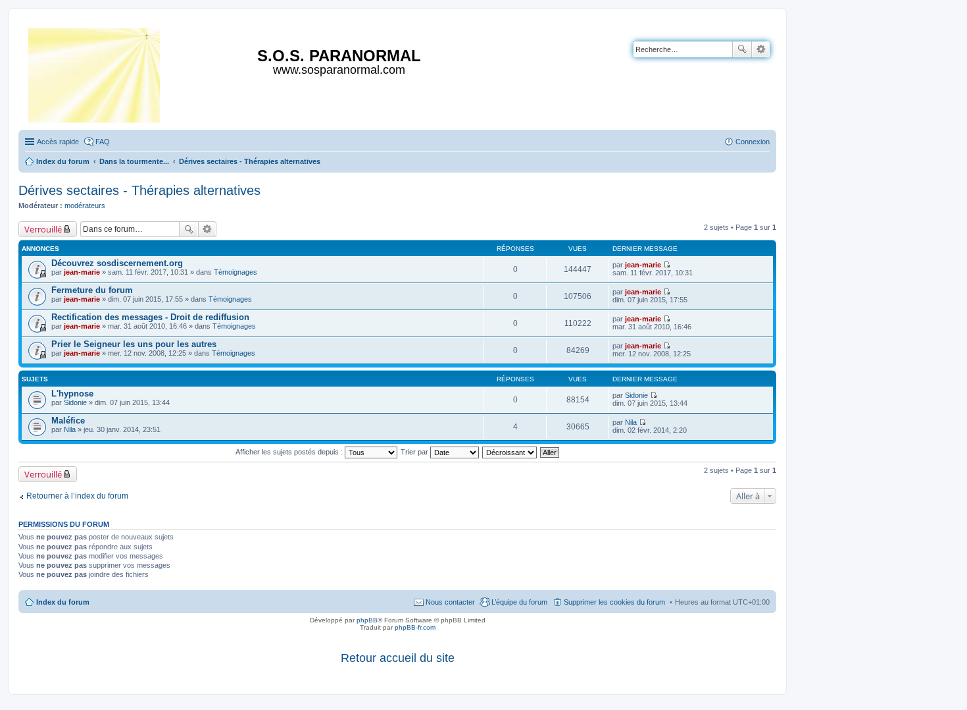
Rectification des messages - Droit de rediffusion (150, 317)
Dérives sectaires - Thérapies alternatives (139, 190)
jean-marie (82, 272)
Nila (70, 429)
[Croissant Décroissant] (510, 452)
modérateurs (84, 205)
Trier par (415, 452)
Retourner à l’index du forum (77, 496)
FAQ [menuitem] (102, 142)
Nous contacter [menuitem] (450, 602)
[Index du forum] (95, 73)
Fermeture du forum (92, 290)
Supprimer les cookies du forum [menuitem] (614, 602)
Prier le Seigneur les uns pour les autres (133, 344)
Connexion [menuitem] (752, 142)
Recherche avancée (761, 49)
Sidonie (75, 402)
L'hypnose (72, 393)
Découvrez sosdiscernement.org (117, 263)
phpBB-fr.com (415, 627)
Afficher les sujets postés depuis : (290, 452)
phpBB (367, 620)
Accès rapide (58, 142)
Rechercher (742, 49)
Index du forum (62, 602)
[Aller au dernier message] (666, 265)
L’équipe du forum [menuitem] (519, 602)
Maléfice (68, 420)
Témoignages (235, 272)
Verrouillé (43, 229)
